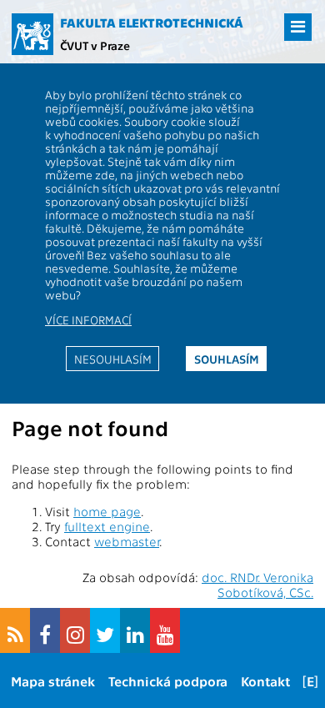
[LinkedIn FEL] (135, 630)
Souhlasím (226, 358)
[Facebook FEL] (45, 630)
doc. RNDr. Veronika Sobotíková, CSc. (257, 585)
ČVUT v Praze (95, 45)
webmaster (126, 541)
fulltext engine (107, 526)
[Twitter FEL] (105, 630)
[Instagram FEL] (75, 630)
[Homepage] (32, 34)
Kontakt (265, 681)
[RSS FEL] (15, 630)
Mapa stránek (53, 681)
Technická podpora (168, 681)
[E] (310, 681)
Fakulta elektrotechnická (151, 22)
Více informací (88, 319)
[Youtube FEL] (165, 630)
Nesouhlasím (113, 358)
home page (107, 511)
